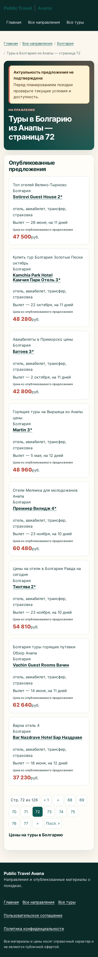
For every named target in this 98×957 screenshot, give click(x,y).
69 (81, 800)
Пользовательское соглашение (33, 915)
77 (26, 823)
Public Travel (28, 8)
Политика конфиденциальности (34, 928)
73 (49, 811)
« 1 (46, 800)
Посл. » (53, 823)
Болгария (65, 43)
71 (26, 811)
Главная (13, 22)
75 (73, 811)
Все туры (75, 22)
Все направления (44, 22)
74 (61, 811)
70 (14, 811)
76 (14, 823)
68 (70, 800)
